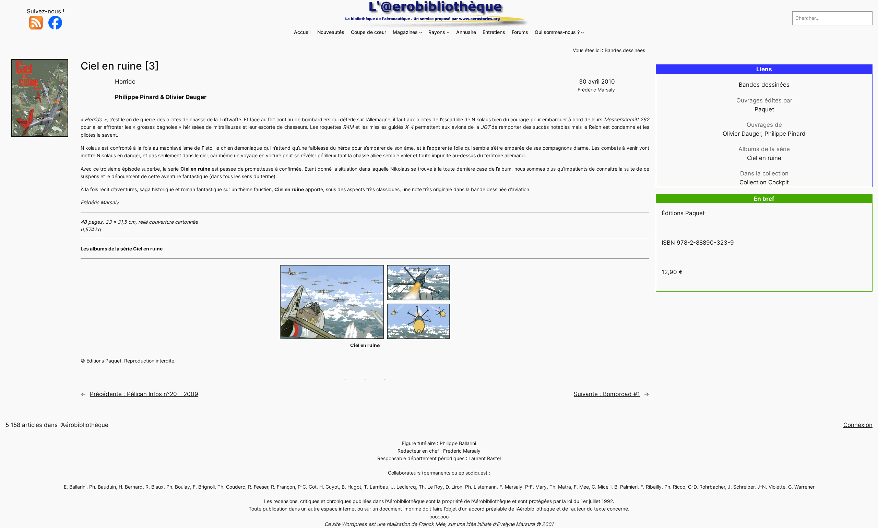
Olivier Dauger (742, 133)
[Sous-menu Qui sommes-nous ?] (582, 32)
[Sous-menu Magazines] (420, 32)
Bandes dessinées (625, 50)
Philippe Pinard (785, 133)
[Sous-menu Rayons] (448, 32)
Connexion (858, 424)
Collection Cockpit (764, 182)
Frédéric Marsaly (596, 90)
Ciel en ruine (148, 248)
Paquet (764, 109)
